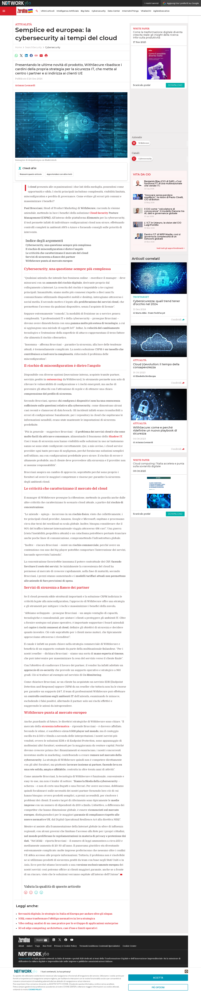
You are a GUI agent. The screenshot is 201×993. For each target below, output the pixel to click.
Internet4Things (130, 11)
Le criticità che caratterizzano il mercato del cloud (57, 253)
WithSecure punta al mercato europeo (49, 261)
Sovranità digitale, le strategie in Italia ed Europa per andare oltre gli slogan (65, 913)
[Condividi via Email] (41, 55)
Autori (29, 946)
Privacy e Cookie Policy (65, 946)
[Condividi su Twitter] (21, 55)
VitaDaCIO (146, 11)
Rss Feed (47, 946)
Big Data (85, 11)
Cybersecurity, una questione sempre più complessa (58, 245)
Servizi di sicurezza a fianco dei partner (50, 257)
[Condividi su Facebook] (31, 55)
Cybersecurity (99, 11)
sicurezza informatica (55, 726)
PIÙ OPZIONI (158, 987)
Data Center (114, 11)
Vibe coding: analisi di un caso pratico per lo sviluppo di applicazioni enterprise (68, 923)
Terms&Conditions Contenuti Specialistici (99, 946)
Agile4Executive (161, 11)
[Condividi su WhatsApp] (16, 55)
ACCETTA (158, 977)
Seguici (40, 940)
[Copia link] (36, 55)
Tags (37, 946)
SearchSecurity (33, 47)
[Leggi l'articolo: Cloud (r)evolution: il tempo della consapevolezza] (159, 356)
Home (18, 47)
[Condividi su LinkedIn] (26, 55)
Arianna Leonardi (25, 85)
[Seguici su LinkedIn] (53, 940)
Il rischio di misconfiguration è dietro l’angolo (54, 249)
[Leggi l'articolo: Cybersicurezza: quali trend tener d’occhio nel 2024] (159, 292)
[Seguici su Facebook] (65, 940)
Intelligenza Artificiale (68, 11)
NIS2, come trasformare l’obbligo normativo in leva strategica (56, 918)
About (21, 946)
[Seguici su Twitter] (59, 940)
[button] (8, 11)
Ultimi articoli (47, 11)
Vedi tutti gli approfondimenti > (171, 248)
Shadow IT (115, 436)
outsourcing (54, 379)
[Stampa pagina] (46, 55)
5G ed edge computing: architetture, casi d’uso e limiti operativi (57, 928)
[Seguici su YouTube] (71, 940)
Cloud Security (99, 213)
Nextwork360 (24, 958)
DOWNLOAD (175, 85)
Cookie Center (129, 946)
